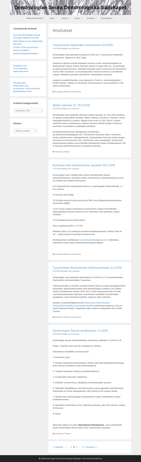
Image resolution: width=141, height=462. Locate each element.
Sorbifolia (90, 18)
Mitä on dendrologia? (35, 18)
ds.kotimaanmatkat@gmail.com (93, 240)
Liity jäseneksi (19, 83)
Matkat (66, 152)
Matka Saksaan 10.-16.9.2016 (71, 105)
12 (83, 447)
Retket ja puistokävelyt (72, 92)
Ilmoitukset (59, 92)
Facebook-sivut (20, 66)
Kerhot (77, 18)
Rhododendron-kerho (22, 91)
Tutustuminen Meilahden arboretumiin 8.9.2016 (83, 45)
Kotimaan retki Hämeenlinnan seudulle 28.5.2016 (84, 165)
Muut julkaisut (106, 18)
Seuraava (91, 447)
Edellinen (58, 447)
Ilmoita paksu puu (21, 86)
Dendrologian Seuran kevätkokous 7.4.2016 (80, 330)
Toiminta (64, 18)
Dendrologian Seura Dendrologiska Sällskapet (70, 7)
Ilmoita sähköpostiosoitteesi (25, 53)
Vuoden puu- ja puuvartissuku (26, 88)
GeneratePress (96, 458)
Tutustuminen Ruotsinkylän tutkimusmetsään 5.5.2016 (87, 267)
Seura (52, 18)
